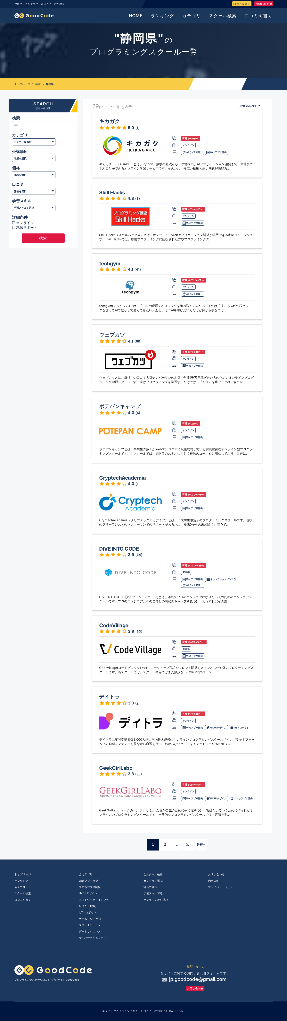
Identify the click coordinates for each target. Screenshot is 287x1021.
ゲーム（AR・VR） (90, 918)
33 (139, 631)
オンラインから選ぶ (156, 899)
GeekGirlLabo (115, 768)
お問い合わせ (264, 3)
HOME (136, 15)
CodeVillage (113, 625)
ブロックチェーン (90, 925)
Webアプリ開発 (218, 152)
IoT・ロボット (241, 727)
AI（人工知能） (194, 152)
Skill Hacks (112, 192)
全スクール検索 (153, 874)
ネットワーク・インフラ (223, 579)
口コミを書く (241, 3)
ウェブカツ (112, 335)
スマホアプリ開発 (243, 798)
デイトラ (109, 697)
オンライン (25, 223)
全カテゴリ (86, 874)
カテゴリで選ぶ (153, 880)
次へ (189, 844)
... (177, 844)
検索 (38, 84)
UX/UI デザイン (218, 727)
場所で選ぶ (150, 887)
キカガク (109, 121)
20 (138, 774)
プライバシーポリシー (221, 887)
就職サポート (26, 228)
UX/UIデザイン (88, 893)
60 (138, 341)
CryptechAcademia (122, 478)
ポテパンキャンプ (120, 406)
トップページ (22, 84)
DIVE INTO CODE (119, 549)
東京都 (186, 572)
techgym (109, 263)
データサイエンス (90, 931)
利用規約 (213, 880)
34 (139, 555)
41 (138, 269)
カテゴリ (191, 15)
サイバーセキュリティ (92, 937)
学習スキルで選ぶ (154, 893)
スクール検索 (222, 15)
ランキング (162, 15)
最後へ (201, 844)
